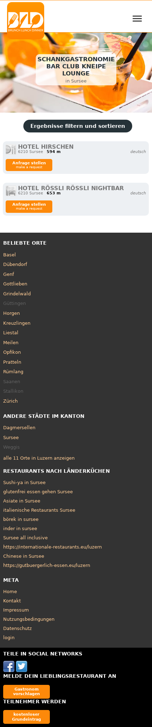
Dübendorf (15, 264)
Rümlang (13, 371)
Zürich (10, 401)
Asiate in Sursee (21, 501)
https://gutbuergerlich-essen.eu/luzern (46, 565)
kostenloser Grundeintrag (26, 716)
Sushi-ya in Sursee (24, 482)
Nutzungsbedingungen (28, 619)
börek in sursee (21, 519)
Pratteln (12, 362)
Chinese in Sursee (23, 556)
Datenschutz (17, 628)
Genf (8, 274)
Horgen (11, 313)
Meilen (10, 342)
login (8, 637)
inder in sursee (20, 528)
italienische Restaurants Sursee (39, 510)
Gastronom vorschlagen (26, 691)
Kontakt (12, 600)
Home (10, 591)
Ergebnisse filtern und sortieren (77, 126)
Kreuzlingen (16, 323)
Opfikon (12, 352)
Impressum (16, 610)
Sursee (11, 437)
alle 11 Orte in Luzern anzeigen (39, 458)
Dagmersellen (19, 427)
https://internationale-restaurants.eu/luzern (52, 547)
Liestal (10, 332)
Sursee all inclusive (25, 537)
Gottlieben (15, 283)
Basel (9, 254)
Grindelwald (17, 293)
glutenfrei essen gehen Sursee (38, 491)
